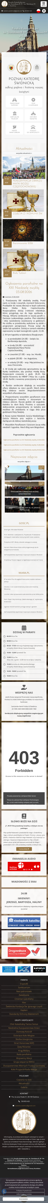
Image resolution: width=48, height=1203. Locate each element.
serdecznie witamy (25, 47)
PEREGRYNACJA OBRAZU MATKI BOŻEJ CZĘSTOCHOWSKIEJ (27, 184)
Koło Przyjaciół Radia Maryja (24, 1069)
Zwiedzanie (24, 995)
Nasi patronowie (24, 991)
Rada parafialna (24, 1054)
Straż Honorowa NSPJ (24, 1043)
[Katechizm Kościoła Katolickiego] (9, 969)
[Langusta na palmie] (24, 969)
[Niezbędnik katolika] (24, 922)
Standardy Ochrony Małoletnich (24, 1014)
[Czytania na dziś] (24, 937)
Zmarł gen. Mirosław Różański (13, 530)
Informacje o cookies (24, 1194)
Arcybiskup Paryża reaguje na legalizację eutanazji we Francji (23, 560)
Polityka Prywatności (24, 1190)
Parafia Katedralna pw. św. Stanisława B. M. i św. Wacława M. (22, 4)
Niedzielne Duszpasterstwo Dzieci (24, 1028)
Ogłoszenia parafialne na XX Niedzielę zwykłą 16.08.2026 (24, 445)
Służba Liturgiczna (24, 1039)
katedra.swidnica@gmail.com (12, 11)
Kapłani (24, 1010)
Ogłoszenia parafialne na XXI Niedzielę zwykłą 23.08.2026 (24, 288)
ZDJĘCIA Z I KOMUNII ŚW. (27, 213)
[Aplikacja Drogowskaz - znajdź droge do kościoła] (24, 952)
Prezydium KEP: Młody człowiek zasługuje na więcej (20, 542)
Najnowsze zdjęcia (24, 459)
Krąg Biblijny (24, 1050)
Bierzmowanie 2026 (23, 243)
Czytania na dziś (24, 1079)
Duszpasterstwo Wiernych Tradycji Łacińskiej (24, 1065)
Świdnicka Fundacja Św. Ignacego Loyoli (24, 1006)
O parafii (24, 983)
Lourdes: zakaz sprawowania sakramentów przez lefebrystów (23, 594)
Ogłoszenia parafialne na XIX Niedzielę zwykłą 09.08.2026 (24, 450)
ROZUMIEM (23, 1199)
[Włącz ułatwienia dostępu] (45, 11)
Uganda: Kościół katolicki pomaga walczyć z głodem (20, 607)
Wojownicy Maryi (24, 1058)
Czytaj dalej (23, 849)
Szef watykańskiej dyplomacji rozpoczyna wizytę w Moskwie (23, 555)
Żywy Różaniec (24, 1046)
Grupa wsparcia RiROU (24, 1062)
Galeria (24, 1087)
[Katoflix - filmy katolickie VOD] (39, 969)
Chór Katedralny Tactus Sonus (24, 1024)
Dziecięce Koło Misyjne (24, 1035)
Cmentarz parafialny (24, 999)
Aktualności (24, 150)
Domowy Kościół (24, 1031)
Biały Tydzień (19, 273)
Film (24, 1002)
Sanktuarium (24, 987)
